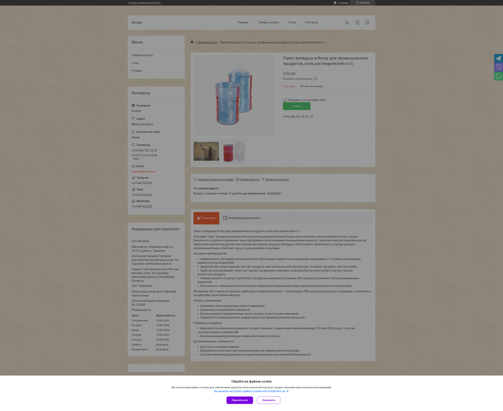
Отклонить (268, 400)
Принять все (240, 400)
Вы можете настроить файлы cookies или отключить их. (250, 391)
